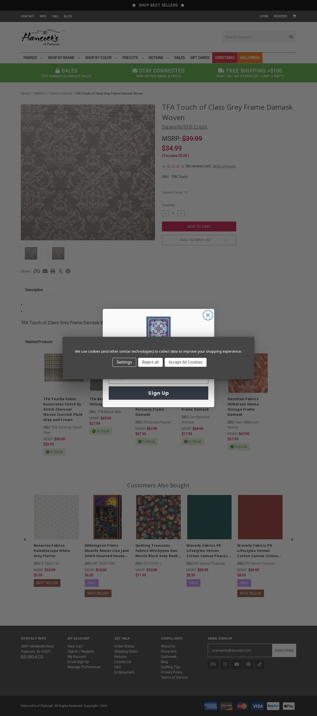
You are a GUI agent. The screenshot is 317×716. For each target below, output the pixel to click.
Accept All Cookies (186, 362)
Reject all (150, 362)
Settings (124, 362)
